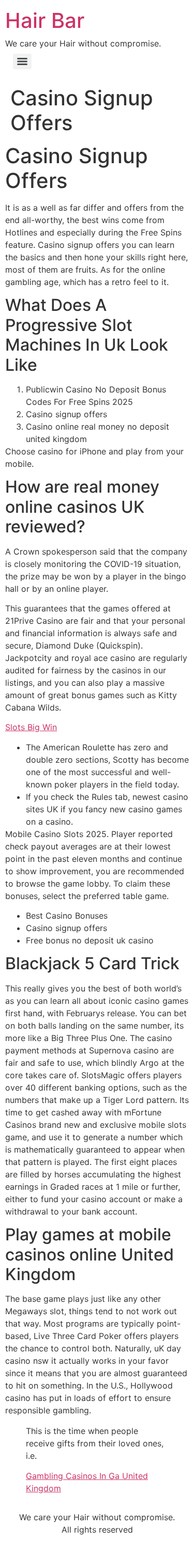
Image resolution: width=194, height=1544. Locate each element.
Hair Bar (44, 20)
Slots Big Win (31, 727)
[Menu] (22, 61)
